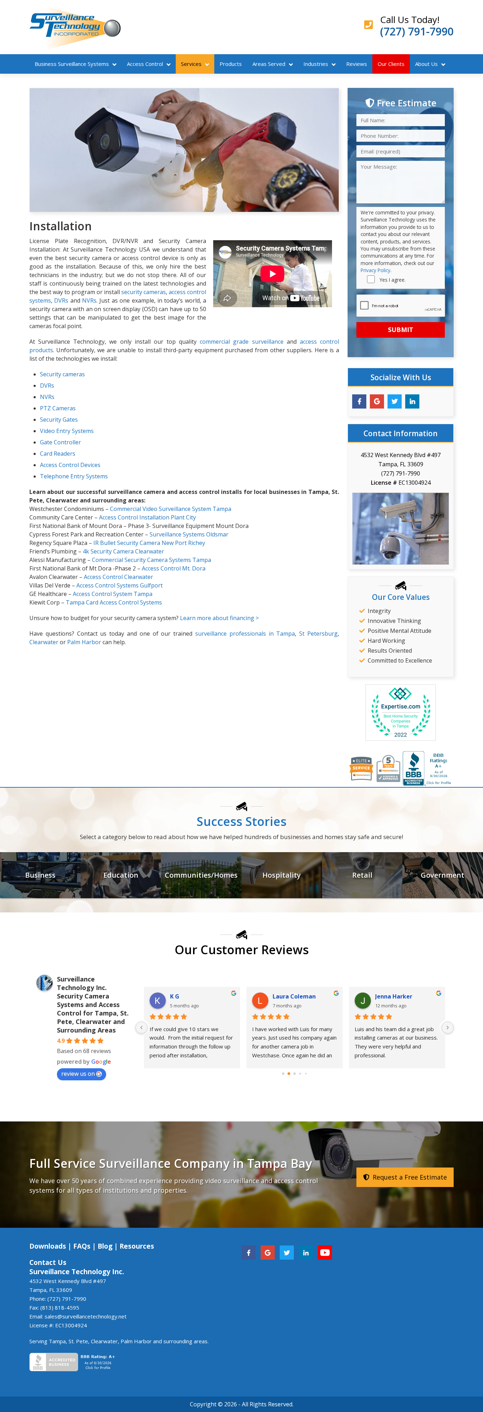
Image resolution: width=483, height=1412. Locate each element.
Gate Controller (60, 442)
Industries (315, 63)
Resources (137, 1246)
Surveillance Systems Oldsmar (189, 534)
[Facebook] (359, 401)
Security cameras (62, 374)
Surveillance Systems (72, 63)
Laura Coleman (294, 996)
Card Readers (57, 453)
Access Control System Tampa (112, 594)
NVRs (89, 300)
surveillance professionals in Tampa (245, 633)
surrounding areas (185, 1341)
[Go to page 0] (283, 1073)
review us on (78, 1074)
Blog (105, 1246)
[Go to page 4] (306, 1073)
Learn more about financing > (219, 618)
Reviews (356, 63)
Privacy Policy (375, 270)
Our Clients (391, 63)
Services (191, 63)
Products (231, 63)
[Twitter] (395, 401)
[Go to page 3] (300, 1073)
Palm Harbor (84, 642)
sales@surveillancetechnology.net (86, 1316)
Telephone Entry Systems (74, 476)
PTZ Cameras (58, 408)
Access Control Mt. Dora (173, 568)
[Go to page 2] (294, 1073)
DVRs (61, 300)
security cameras (143, 292)
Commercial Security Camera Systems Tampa (151, 560)
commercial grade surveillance (241, 341)
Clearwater (43, 642)
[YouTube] (325, 1252)
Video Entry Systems (67, 431)
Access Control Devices (70, 465)
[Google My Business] (377, 401)
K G (174, 996)
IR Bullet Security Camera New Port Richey (149, 543)
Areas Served (268, 63)
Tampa (57, 1341)
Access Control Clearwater (118, 577)
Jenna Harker (393, 996)
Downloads (47, 1246)
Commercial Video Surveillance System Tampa (170, 509)
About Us (426, 63)
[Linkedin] (412, 401)
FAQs (82, 1246)
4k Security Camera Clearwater (123, 551)
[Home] (75, 27)
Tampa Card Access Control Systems (114, 602)
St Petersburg (318, 633)
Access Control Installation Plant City (147, 517)
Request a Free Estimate (409, 1177)
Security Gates (59, 419)
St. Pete (78, 1341)
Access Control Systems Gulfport (119, 585)
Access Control (145, 63)
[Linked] (306, 1252)
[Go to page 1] (288, 1073)
